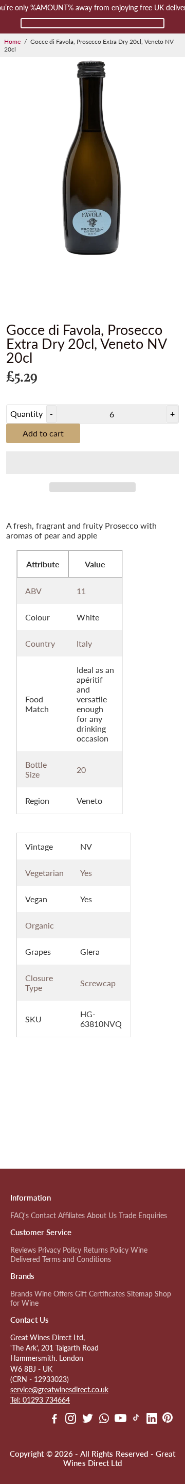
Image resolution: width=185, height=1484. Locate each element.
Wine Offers (53, 1294)
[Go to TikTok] (136, 1419)
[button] (92, 462)
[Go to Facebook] (54, 1419)
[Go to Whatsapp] (104, 1419)
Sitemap (140, 1294)
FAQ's (19, 1215)
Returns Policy (105, 1250)
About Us (102, 1215)
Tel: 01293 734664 (40, 1400)
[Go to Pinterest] (167, 1419)
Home (12, 41)
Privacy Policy (59, 1250)
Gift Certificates (100, 1294)
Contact (43, 1215)
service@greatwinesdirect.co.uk (59, 1390)
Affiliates (71, 1215)
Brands (21, 1294)
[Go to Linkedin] (151, 1419)
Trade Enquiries (143, 1215)
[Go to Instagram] (70, 1419)
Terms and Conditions (76, 1259)
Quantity (26, 413)
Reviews (23, 1250)
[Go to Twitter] (87, 1419)
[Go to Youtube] (120, 1419)
